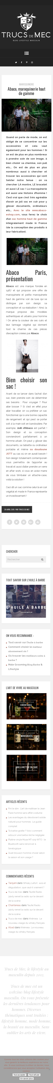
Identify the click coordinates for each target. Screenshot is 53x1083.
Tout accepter (19, 1075)
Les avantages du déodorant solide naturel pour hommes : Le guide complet (27, 822)
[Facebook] (21, 62)
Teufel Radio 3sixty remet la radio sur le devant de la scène (25, 896)
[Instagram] (31, 62)
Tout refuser (34, 1075)
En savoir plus (26, 1078)
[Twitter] (16, 62)
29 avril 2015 (9, 509)
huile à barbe (35, 642)
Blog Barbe (33, 664)
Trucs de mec (15, 892)
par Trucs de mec (22, 509)
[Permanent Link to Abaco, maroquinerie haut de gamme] (26, 130)
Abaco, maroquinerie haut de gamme (26, 91)
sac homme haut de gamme (29, 219)
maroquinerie (26, 84)
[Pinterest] (26, 62)
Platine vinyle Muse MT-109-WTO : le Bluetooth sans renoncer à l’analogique (27, 844)
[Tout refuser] (49, 1069)
